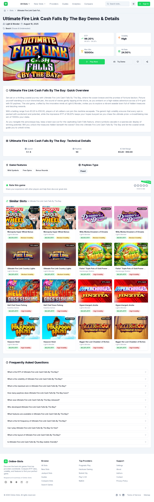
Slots (11, 10)
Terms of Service (134, 495)
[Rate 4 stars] (143, 185)
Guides (65, 4)
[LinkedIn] (123, 495)
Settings (119, 465)
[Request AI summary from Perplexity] (22, 482)
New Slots (38, 4)
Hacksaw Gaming (86, 469)
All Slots (24, 4)
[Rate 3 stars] (140, 185)
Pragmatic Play (85, 465)
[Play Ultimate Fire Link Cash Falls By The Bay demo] (39, 57)
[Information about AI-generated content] (7, 90)
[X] (120, 495)
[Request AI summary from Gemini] (16, 482)
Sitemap (147, 495)
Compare (88, 4)
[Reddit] (117, 495)
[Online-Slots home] (6, 4)
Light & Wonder (13, 24)
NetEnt (81, 481)
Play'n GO (83, 477)
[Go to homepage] (5, 10)
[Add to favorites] (138, 61)
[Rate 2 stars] (138, 185)
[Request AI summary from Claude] (11, 482)
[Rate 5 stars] (146, 185)
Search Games (47, 485)
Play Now (94, 62)
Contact (119, 477)
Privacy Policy (122, 481)
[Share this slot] (147, 61)
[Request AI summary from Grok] (27, 482)
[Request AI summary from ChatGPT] (6, 482)
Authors (119, 473)
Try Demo (121, 62)
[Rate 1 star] (135, 185)
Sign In (146, 4)
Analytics (76, 4)
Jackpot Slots (46, 473)
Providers (54, 4)
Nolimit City (83, 473)
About (118, 469)
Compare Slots (47, 481)
